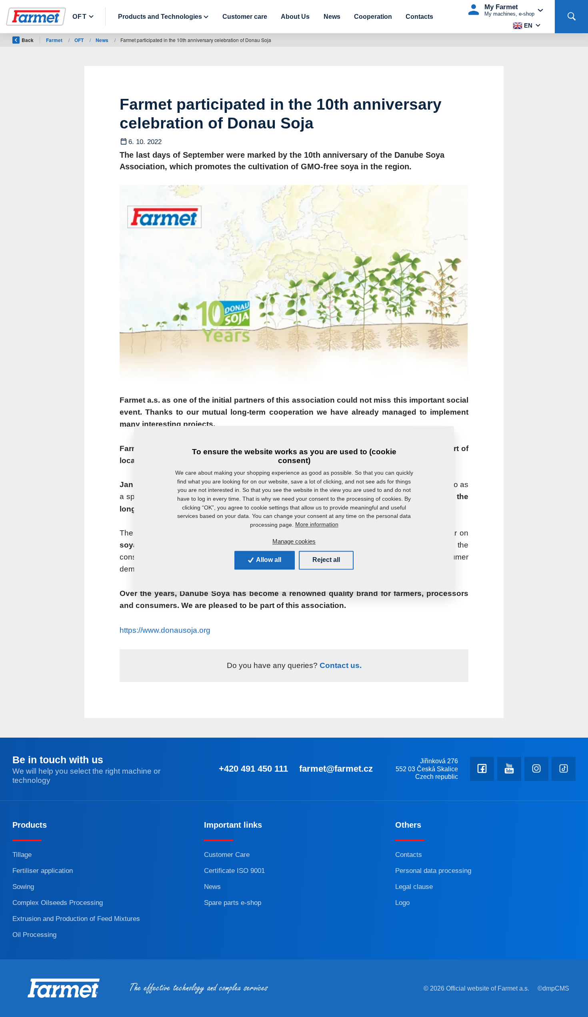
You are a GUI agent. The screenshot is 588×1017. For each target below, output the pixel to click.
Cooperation (373, 16)
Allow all (268, 559)
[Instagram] (536, 769)
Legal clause (414, 887)
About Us (295, 16)
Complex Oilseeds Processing (57, 903)
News (332, 16)
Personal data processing (433, 871)
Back (28, 40)
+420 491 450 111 (253, 769)
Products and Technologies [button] (160, 16)
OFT (79, 16)
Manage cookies (294, 541)
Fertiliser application (42, 871)
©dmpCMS (553, 988)
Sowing (23, 887)
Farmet (55, 40)
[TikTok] (564, 769)
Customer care (244, 16)
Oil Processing (34, 935)
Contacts (419, 16)
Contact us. (340, 665)
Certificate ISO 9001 (234, 871)
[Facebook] (482, 769)
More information (316, 525)
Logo (402, 903)
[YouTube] (509, 769)
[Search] (571, 16)
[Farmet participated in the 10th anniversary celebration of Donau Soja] (294, 283)
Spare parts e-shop (232, 903)
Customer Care (227, 855)
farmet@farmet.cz (336, 769)
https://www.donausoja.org (165, 630)
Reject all (326, 559)
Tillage (22, 855)
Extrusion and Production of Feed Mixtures (76, 919)
